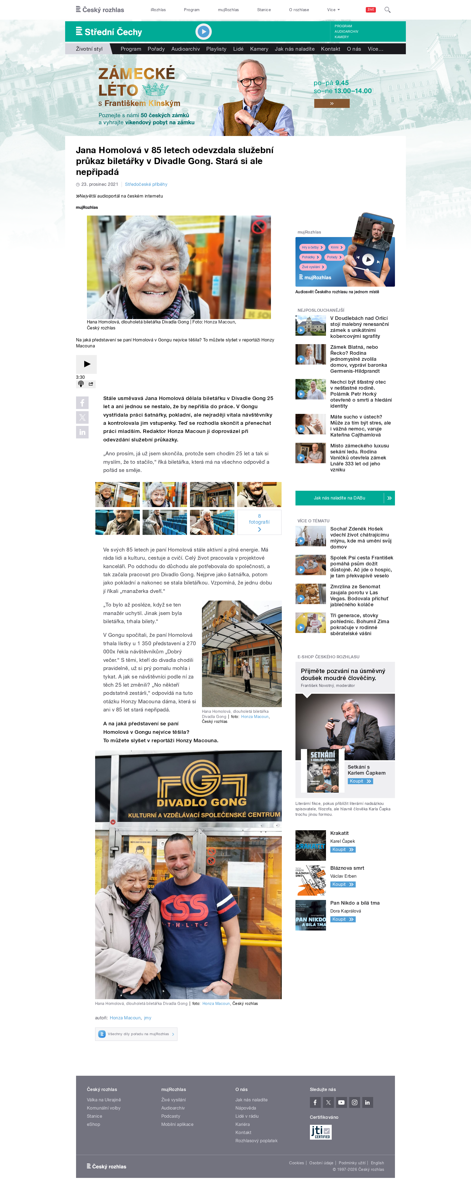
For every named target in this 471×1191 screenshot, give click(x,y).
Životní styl (89, 49)
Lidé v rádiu (247, 1116)
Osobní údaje (321, 1163)
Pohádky (308, 257)
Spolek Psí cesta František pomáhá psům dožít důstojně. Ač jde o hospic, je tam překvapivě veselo (361, 566)
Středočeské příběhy (146, 184)
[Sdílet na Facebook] (82, 402)
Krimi (335, 247)
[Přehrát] (86, 364)
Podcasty (170, 1116)
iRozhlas (158, 10)
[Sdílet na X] (82, 417)
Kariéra (242, 1124)
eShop (93, 1124)
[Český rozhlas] (100, 10)
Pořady (156, 49)
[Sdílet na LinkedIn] (82, 432)
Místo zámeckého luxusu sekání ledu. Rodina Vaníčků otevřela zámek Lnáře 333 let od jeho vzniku (359, 457)
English (377, 1163)
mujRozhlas (228, 10)
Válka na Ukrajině (104, 1099)
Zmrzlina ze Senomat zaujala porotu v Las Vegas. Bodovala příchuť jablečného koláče (359, 595)
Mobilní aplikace (177, 1124)
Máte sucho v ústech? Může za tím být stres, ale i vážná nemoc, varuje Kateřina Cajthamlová (360, 426)
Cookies (296, 1163)
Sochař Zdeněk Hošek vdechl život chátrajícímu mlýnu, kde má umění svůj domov (361, 538)
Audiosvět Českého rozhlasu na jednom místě (337, 292)
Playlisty (216, 49)
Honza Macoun (219, 322)
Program (192, 10)
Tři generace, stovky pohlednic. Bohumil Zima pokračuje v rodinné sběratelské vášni (359, 624)
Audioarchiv (346, 32)
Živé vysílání (311, 267)
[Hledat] (387, 10)
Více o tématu (314, 521)
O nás (354, 49)
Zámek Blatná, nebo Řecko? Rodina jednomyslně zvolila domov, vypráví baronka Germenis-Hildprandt (358, 359)
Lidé (238, 49)
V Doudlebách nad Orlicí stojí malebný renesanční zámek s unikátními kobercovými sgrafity (359, 327)
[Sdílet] (91, 384)
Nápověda (245, 1108)
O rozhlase (299, 10)
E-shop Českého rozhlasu (329, 656)
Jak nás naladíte (295, 49)
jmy (147, 1017)
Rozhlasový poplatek (256, 1140)
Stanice (264, 10)
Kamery (342, 37)
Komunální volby (103, 1108)
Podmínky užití (352, 1163)
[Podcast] (81, 384)
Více (376, 49)
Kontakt (330, 49)
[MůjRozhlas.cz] (87, 208)
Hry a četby (310, 247)
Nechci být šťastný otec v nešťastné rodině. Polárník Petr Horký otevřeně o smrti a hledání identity (361, 394)
